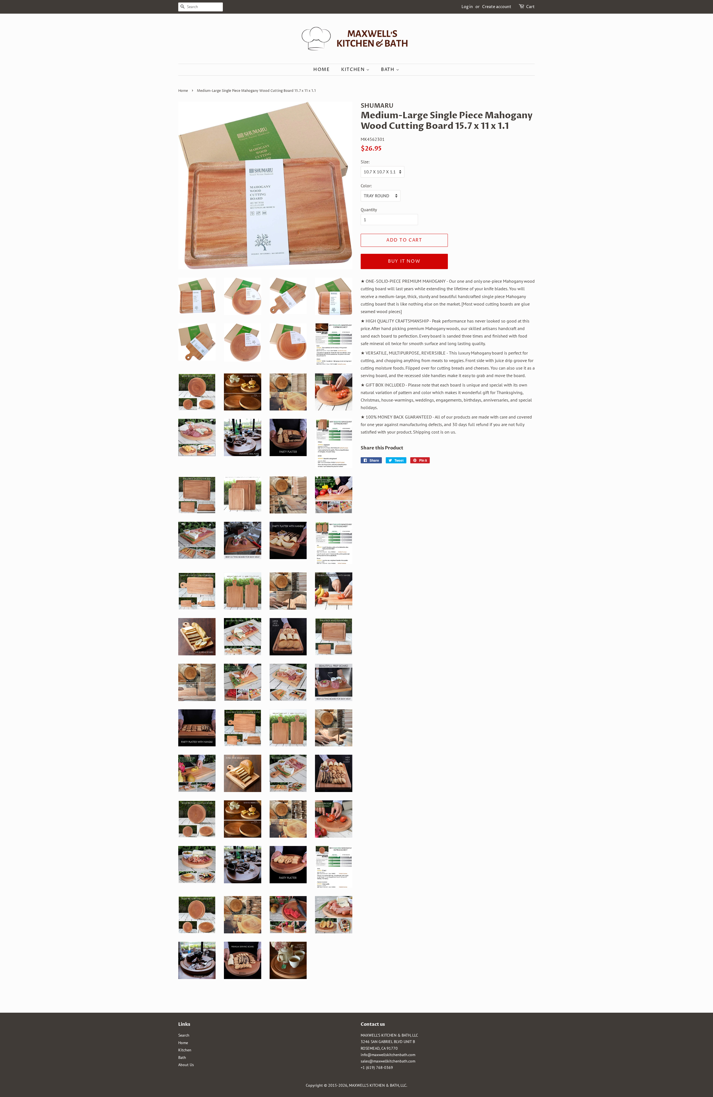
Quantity (369, 209)
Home (321, 70)
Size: (365, 161)
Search (183, 1035)
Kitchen (353, 70)
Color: (366, 185)
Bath (388, 70)
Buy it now (404, 261)
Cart (530, 6)
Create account (496, 6)
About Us (186, 1064)
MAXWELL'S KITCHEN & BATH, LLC (377, 1085)
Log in (467, 6)
